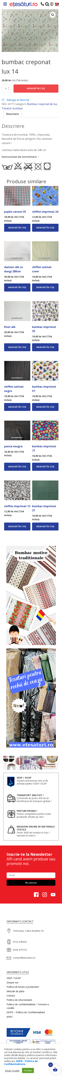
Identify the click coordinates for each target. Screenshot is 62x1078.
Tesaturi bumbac (12, 108)
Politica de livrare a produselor (23, 986)
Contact (11, 995)
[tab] (12, 114)
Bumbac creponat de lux (42, 104)
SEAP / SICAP (14, 978)
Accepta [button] (28, 1070)
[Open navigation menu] (5, 4)
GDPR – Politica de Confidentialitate (26, 1012)
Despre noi (12, 982)
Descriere (12, 114)
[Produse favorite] (47, 4)
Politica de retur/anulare (19, 999)
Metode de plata (15, 991)
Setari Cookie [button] (12, 1070)
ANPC (10, 1016)
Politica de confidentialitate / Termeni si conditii (28, 1006)
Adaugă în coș (36, 88)
